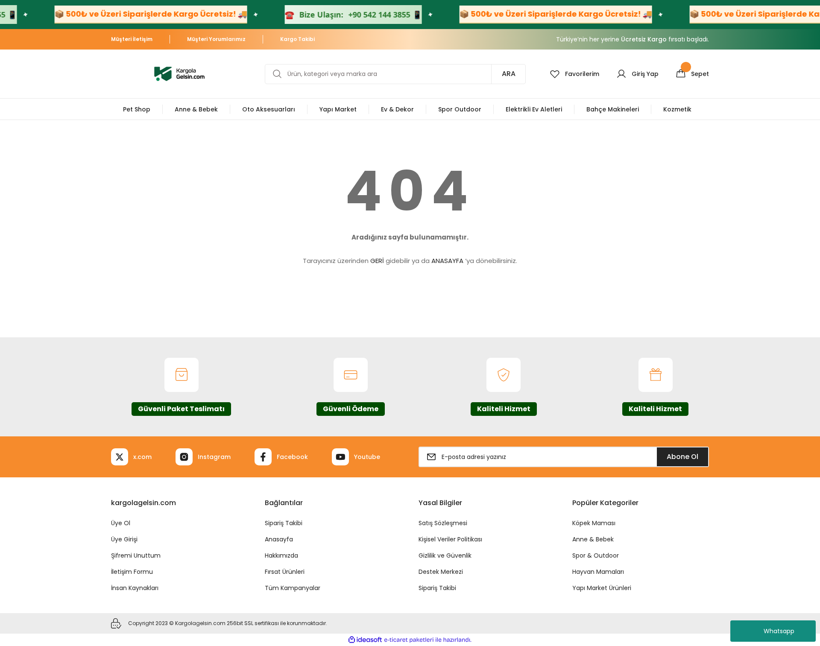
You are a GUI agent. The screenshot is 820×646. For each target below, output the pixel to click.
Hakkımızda (281, 555)
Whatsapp (779, 631)
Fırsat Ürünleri (285, 571)
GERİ (377, 260)
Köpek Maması (593, 523)
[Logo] (179, 73)
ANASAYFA (447, 260)
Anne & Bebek (593, 539)
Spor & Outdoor (595, 555)
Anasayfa (279, 539)
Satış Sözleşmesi (443, 523)
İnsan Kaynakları (134, 588)
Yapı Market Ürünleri (601, 588)
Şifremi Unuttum (136, 555)
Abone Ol (682, 457)
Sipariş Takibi (283, 523)
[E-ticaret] (409, 640)
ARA (508, 74)
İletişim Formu (132, 571)
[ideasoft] (365, 640)
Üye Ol (120, 523)
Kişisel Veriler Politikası (450, 539)
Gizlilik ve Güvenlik (445, 555)
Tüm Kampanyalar (292, 588)
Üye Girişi (124, 539)
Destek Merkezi (441, 571)
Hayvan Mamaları (598, 571)
